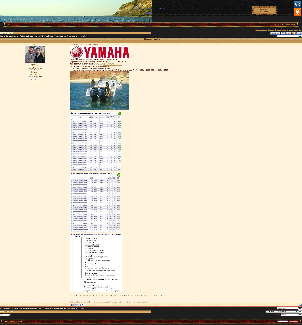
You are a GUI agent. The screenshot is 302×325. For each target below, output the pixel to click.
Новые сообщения (261, 30)
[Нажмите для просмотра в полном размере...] (99, 58)
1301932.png (118, 295)
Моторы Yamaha (60, 36)
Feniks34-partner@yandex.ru (104, 63)
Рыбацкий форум (12, 36)
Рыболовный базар (27, 36)
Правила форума (280, 30)
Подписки (290, 30)
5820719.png (151, 295)
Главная (277, 24)
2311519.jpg (103, 295)
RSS (8, 24)
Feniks (34, 44)
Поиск (296, 30)
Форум (2, 36)
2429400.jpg (87, 295)
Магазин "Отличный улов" (44, 36)
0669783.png (135, 295)
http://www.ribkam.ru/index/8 (112, 65)
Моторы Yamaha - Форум (287, 24)
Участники (271, 30)
